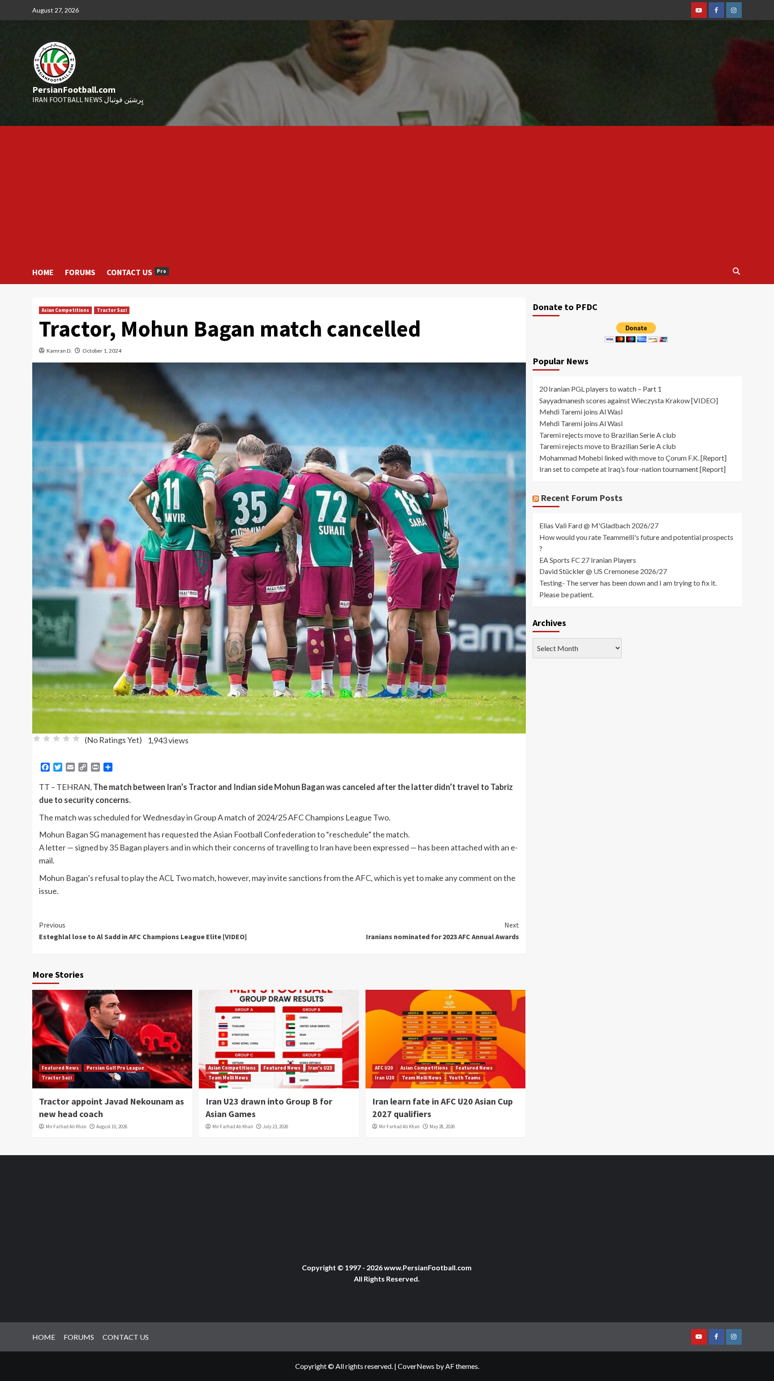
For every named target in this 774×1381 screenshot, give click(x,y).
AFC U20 (384, 1068)
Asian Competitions (65, 310)
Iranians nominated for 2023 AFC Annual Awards (442, 930)
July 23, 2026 (275, 1126)
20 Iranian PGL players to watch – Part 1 (600, 388)
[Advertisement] (387, 193)
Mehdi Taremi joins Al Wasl (581, 411)
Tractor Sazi (112, 310)
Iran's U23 (320, 1068)
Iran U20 (384, 1078)
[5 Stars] (76, 738)
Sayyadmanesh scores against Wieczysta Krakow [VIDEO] (628, 400)
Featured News (60, 1068)
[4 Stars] (66, 738)
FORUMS (80, 272)
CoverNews (416, 1366)
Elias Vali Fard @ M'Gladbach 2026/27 (598, 525)
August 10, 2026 (111, 1126)
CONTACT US (137, 272)
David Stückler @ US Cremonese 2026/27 (603, 571)
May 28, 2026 (442, 1126)
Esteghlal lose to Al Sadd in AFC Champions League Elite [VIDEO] (143, 930)
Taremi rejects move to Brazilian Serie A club (607, 435)
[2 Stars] (46, 738)
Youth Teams (465, 1078)
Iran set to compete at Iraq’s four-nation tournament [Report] (632, 469)
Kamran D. (59, 350)
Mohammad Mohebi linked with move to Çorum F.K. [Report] (633, 457)
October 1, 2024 (101, 350)
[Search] (736, 271)
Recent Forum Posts (582, 497)
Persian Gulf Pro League (115, 1068)
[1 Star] (36, 738)
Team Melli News (228, 1078)
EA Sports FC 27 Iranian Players (587, 560)
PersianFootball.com (74, 89)
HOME (43, 272)
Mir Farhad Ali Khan (66, 1126)
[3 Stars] (56, 738)
